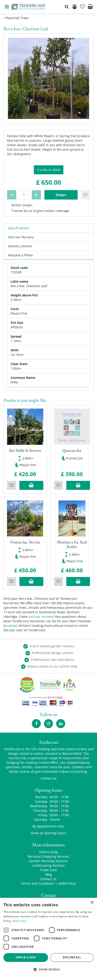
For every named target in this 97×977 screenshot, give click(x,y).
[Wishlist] (82, 6)
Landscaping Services (48, 865)
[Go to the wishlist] (82, 6)
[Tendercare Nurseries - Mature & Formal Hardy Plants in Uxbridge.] (28, 6)
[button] (48, 969)
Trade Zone (48, 870)
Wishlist (11, 485)
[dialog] (48, 937)
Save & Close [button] (26, 957)
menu (6, 6)
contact (12, 625)
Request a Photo (20, 255)
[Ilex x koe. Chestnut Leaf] (48, 78)
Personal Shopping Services (48, 856)
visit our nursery (40, 616)
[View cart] (90, 6)
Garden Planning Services (48, 861)
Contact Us (48, 879)
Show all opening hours (48, 833)
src (66, 6)
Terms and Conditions (38, 883)
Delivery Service (20, 246)
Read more (19, 921)
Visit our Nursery (21, 237)
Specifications (18, 228)
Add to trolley (31, 485)
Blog (48, 874)
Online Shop (48, 852)
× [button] (92, 902)
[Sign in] (74, 6)
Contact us (49, 778)
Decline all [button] (72, 957)
